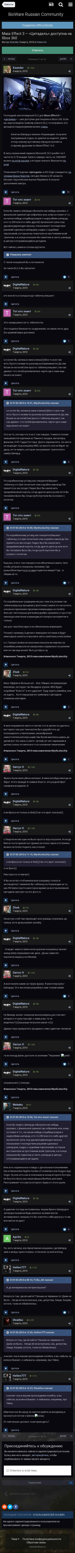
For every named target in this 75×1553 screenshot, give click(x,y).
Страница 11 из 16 (37, 59)
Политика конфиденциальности (42, 1539)
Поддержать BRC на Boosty (37, 25)
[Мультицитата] (6, 192)
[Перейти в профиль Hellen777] (7, 1269)
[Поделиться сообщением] (69, 71)
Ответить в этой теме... (23, 1470)
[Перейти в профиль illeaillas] (7, 1321)
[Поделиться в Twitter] (10, 1506)
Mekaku (18, 1104)
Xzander (14, 42)
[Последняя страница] (71, 59)
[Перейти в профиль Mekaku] (7, 1106)
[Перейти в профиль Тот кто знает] (7, 201)
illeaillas (18, 1320)
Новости (41, 42)
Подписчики (34, 1482)
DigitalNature (21, 284)
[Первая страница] (4, 59)
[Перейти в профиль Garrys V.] (7, 768)
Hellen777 (19, 1267)
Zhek (16, 672)
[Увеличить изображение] (37, 93)
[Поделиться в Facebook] (15, 1506)
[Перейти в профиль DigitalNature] (7, 286)
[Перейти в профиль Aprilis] (7, 1238)
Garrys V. (18, 767)
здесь (44, 126)
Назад (11, 59)
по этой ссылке (20, 160)
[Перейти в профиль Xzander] (7, 69)
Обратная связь (36, 1542)
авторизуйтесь (40, 1455)
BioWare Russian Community (35, 14)
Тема (14, 1539)
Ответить (37, 50)
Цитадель (10, 119)
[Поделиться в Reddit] (4, 1506)
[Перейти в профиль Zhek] (7, 673)
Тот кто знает (22, 199)
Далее (63, 59)
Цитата (15, 192)
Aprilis (17, 1237)
